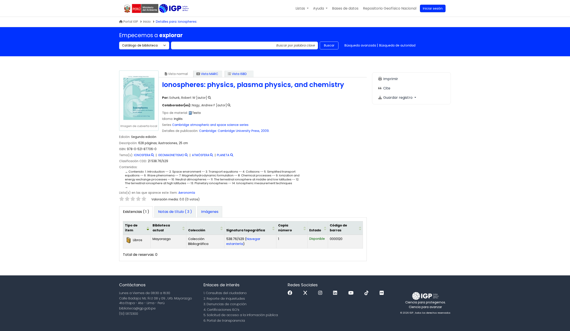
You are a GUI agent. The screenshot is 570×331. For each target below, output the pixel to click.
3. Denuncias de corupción (225, 304)
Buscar (329, 45)
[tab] (175, 212)
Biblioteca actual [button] (161, 227)
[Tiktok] (367, 293)
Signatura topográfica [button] (245, 230)
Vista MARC (209, 74)
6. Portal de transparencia (224, 320)
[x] (306, 293)
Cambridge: (208, 131)
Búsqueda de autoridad (397, 45)
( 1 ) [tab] (136, 211)
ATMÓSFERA (200, 155)
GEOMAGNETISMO (171, 155)
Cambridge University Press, (239, 131)
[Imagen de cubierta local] (139, 97)
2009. (265, 131)
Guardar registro (397, 97)
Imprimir (390, 78)
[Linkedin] (336, 293)
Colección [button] (196, 230)
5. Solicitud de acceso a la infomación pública (241, 315)
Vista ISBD (239, 74)
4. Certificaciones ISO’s (221, 309)
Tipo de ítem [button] (131, 227)
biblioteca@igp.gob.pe (137, 308)
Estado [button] (315, 230)
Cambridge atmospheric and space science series (210, 125)
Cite (386, 88)
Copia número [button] (285, 227)
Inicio (147, 22)
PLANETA (223, 155)
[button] (302, 8)
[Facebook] (291, 293)
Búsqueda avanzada (360, 45)
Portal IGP (130, 22)
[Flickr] (383, 293)
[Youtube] (352, 293)
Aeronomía (186, 193)
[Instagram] (321, 293)
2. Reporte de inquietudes (224, 298)
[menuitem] (389, 8)
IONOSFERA (142, 155)
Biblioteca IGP (174, 8)
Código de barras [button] (338, 227)
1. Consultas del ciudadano (225, 293)
